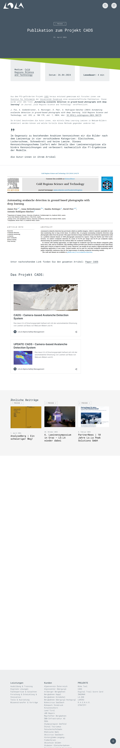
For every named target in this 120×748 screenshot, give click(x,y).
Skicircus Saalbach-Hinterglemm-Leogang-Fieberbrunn (54, 737)
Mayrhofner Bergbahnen (55, 716)
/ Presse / (60, 24)
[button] (114, 5)
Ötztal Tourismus (52, 726)
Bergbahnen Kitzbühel (54, 697)
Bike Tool (82, 686)
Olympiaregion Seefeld (55, 724)
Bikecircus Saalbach (54, 702)
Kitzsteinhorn (51, 708)
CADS (46, 96)
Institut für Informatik (23, 99)
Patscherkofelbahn (53, 729)
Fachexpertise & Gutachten (23, 691)
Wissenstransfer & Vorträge (24, 702)
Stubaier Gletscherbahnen (56, 745)
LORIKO (81, 700)
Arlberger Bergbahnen (54, 691)
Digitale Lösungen (19, 689)
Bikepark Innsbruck (53, 705)
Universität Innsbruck (51, 99)
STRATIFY (82, 705)
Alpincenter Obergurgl (55, 689)
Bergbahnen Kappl (52, 694)
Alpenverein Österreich (55, 686)
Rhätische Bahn (51, 732)
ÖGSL (46, 721)
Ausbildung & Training (21, 686)
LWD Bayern (49, 713)
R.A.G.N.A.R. (84, 702)
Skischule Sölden (52, 742)
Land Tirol (49, 710)
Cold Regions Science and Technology (24, 72)
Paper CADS (91, 261)
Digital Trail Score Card (90, 691)
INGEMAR (81, 694)
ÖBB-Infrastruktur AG (54, 718)
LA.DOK (81, 697)
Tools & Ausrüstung (19, 700)
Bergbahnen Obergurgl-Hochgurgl (60, 700)
